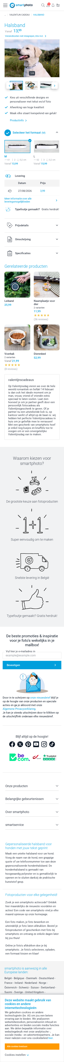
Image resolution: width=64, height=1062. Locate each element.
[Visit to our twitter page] (20, 744)
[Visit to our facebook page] (12, 744)
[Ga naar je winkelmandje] (57, 5)
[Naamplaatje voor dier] (47, 285)
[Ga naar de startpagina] (21, 5)
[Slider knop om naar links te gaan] (9, 85)
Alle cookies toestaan (17, 1046)
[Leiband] (17, 285)
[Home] (5, 15)
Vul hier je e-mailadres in (20, 651)
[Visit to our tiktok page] (52, 744)
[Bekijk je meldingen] (52, 5)
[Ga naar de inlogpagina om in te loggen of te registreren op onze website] (48, 5)
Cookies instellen (15, 1054)
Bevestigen (13, 665)
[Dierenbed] (47, 337)
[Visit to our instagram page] (44, 744)
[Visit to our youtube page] (36, 744)
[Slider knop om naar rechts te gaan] (54, 85)
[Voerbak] (17, 337)
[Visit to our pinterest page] (28, 744)
